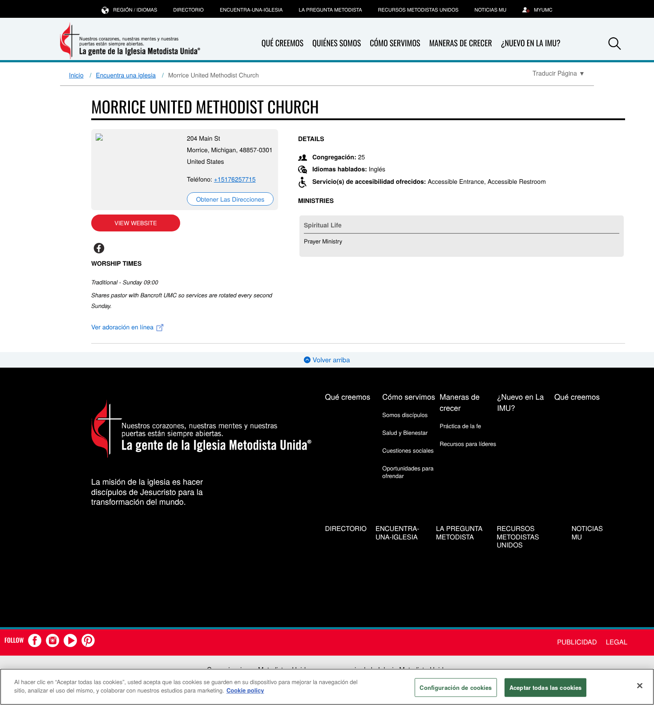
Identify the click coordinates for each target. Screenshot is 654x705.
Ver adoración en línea (123, 326)
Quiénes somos (336, 43)
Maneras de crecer (460, 43)
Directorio (188, 9)
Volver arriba (330, 360)
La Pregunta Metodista (330, 9)
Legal (616, 642)
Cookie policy (245, 690)
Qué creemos (282, 43)
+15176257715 (235, 178)
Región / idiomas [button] (135, 9)
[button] (615, 43)
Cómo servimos (395, 43)
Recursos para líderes (468, 443)
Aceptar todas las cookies (545, 687)
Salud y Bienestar (405, 432)
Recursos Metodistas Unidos (418, 9)
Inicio (76, 74)
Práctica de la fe (460, 425)
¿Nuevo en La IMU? (531, 43)
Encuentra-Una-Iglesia (251, 9)
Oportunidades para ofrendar (407, 471)
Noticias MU (491, 9)
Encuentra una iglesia (126, 74)
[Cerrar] (640, 685)
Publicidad (577, 642)
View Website (135, 223)
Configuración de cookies (456, 687)
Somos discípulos (405, 414)
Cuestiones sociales (408, 450)
